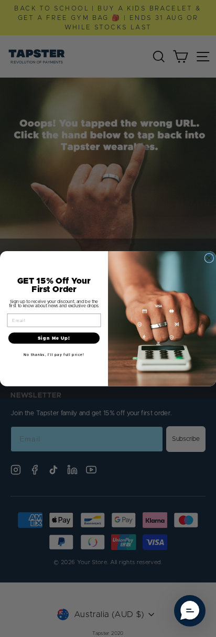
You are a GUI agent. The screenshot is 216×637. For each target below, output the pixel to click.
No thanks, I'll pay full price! (54, 354)
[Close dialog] (209, 258)
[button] (190, 611)
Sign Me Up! (54, 338)
